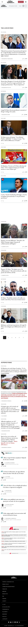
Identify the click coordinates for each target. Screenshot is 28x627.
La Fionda (7, 476)
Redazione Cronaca (6, 400)
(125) (26, 114)
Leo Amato (4, 415)
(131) (5, 493)
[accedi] (25, 2)
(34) (5, 466)
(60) (26, 400)
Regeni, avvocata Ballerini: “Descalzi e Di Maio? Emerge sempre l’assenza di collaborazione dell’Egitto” (12, 242)
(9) (26, 275)
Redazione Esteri (5, 114)
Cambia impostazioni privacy (8, 586)
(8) (26, 415)
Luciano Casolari (9, 504)
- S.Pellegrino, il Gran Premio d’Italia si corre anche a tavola (13, 541)
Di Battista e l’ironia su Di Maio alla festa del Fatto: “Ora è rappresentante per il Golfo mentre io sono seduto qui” (13, 167)
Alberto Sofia (4, 246)
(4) (26, 87)
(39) (5, 521)
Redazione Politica (6, 87)
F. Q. (2, 143)
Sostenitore (7, 490)
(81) (26, 143)
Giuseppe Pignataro (9, 462)
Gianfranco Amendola (10, 518)
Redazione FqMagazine (7, 58)
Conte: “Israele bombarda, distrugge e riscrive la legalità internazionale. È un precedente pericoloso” (14, 196)
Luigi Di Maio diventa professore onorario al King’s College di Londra (13, 111)
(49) (26, 200)
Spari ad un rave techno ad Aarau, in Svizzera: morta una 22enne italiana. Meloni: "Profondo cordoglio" (9, 438)
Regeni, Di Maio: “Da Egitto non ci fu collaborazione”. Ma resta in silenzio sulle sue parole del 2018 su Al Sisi (14, 270)
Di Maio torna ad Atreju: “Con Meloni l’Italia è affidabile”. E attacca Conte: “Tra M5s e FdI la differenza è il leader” (13, 138)
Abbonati (20, 1)
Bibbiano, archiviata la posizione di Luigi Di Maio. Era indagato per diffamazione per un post (13, 326)
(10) (5, 507)
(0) (26, 58)
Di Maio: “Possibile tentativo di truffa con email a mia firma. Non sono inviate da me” (13, 298)
